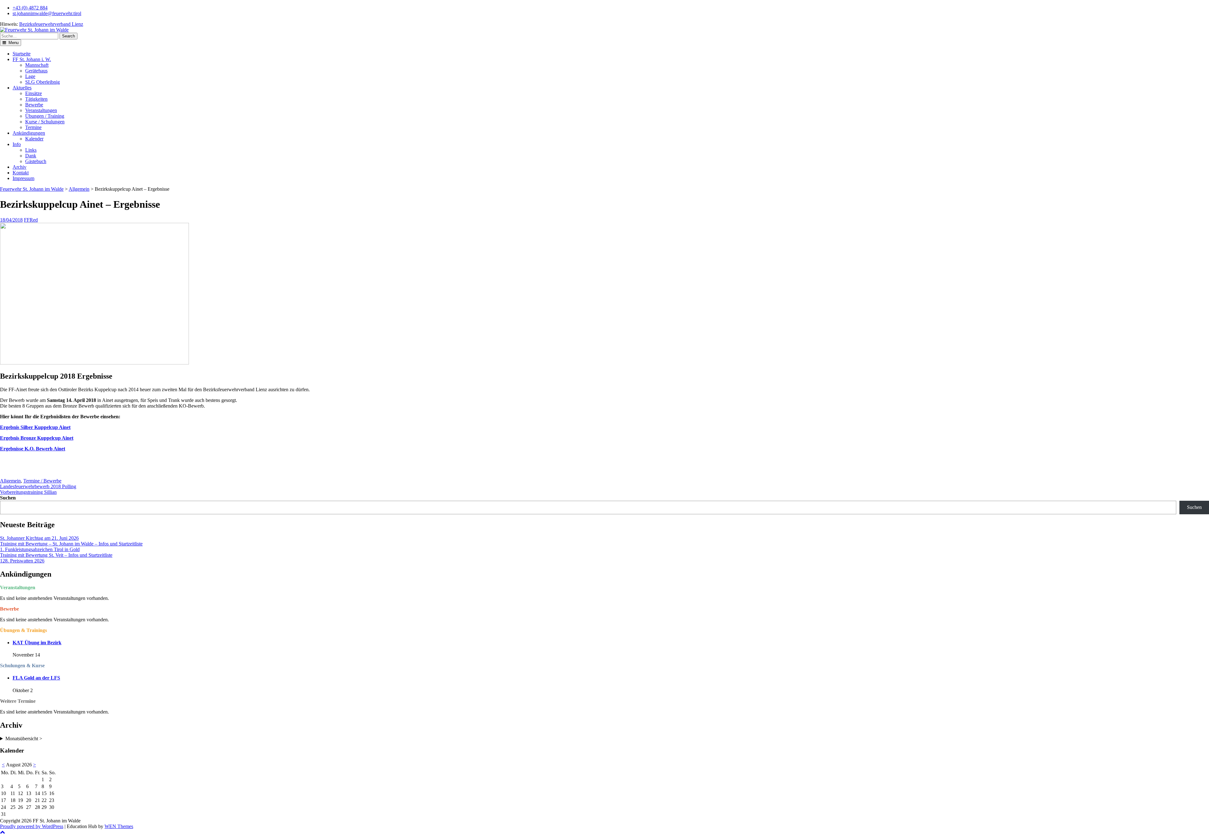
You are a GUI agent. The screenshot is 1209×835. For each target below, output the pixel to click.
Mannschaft (36, 65)
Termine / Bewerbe (42, 480)
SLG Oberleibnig (42, 82)
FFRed (31, 220)
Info (17, 144)
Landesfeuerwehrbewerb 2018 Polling (38, 486)
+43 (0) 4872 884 (30, 7)
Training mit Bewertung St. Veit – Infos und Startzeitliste (56, 555)
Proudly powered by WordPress (31, 826)
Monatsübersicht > (23, 738)
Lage (30, 76)
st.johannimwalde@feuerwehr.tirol (47, 13)
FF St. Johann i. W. (32, 59)
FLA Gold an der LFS (36, 677)
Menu (13, 42)
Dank (30, 155)
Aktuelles (22, 87)
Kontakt (21, 172)
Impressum (23, 178)
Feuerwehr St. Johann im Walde (32, 189)
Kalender (34, 138)
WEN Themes (119, 826)
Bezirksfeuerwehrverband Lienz (51, 24)
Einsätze (33, 93)
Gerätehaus (36, 70)
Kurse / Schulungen (45, 121)
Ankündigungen (29, 133)
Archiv (19, 167)
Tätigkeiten (36, 99)
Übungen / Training (44, 116)
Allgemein (79, 189)
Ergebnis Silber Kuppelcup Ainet (35, 427)
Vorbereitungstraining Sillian (28, 492)
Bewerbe (34, 104)
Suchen (8, 497)
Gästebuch (35, 161)
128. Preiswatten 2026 (22, 560)
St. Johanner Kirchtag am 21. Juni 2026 (39, 538)
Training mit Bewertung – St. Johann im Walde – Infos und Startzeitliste (71, 543)
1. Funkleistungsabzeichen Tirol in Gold (40, 549)
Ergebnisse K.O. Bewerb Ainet (32, 448)
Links (31, 150)
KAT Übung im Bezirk (37, 642)
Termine (33, 127)
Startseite (22, 53)
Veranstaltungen (41, 110)
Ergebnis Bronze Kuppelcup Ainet (36, 438)
